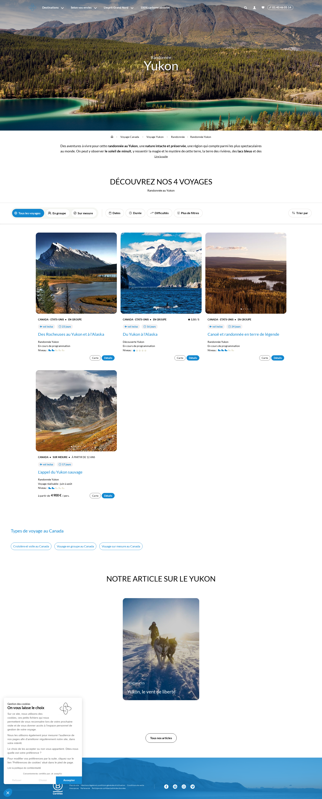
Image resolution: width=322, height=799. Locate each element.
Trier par (302, 213)
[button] (7, 792)
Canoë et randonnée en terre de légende (243, 334)
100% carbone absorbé (155, 7)
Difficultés (162, 213)
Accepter (69, 780)
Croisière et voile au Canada (31, 546)
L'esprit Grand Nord (116, 7)
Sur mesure (85, 213)
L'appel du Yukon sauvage (60, 472)
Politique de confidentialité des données (109, 788)
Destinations (50, 7)
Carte (95, 357)
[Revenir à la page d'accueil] (32, 7)
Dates (116, 213)
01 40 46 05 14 (281, 7)
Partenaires (85, 788)
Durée (137, 213)
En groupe (59, 213)
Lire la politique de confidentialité (24, 768)
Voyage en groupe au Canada (75, 546)
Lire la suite (161, 156)
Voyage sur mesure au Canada (121, 546)
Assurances (74, 788)
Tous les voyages (29, 213)
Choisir (43, 780)
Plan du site (74, 785)
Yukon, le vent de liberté (151, 691)
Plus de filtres (190, 213)
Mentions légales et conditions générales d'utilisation (103, 785)
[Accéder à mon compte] (254, 7)
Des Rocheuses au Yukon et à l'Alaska (71, 334)
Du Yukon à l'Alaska (140, 334)
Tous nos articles (161, 738)
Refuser (16, 780)
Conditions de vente (135, 785)
